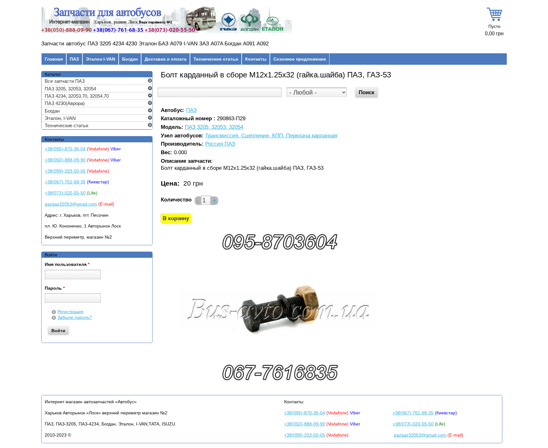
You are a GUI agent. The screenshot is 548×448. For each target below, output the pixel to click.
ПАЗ (74, 59)
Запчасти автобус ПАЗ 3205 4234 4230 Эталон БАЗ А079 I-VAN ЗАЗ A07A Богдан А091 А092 (155, 44)
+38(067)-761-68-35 (65, 181)
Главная (54, 59)
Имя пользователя (67, 264)
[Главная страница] (166, 33)
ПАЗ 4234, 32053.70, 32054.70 (77, 96)
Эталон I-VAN (100, 59)
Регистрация (70, 311)
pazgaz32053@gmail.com (71, 204)
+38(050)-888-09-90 (65, 159)
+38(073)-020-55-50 (65, 192)
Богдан (130, 59)
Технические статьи (215, 59)
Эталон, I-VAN (60, 118)
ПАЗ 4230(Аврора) (65, 103)
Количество (176, 200)
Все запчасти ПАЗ (65, 81)
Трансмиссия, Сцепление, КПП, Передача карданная (271, 136)
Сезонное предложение (299, 59)
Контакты (255, 59)
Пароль (55, 288)
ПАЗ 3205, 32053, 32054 (214, 127)
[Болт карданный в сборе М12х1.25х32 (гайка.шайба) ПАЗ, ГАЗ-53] (279, 386)
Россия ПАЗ (220, 144)
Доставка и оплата (165, 59)
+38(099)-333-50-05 (65, 171)
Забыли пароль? (74, 317)
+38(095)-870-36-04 (65, 148)
